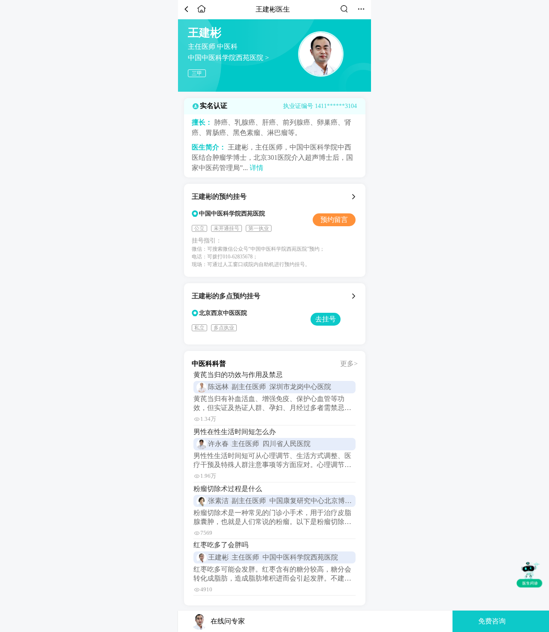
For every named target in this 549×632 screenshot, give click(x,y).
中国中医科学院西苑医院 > (228, 57)
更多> (349, 363)
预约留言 (334, 219)
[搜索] (344, 12)
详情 (256, 167)
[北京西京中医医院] (355, 296)
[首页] (201, 12)
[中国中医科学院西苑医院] (355, 196)
